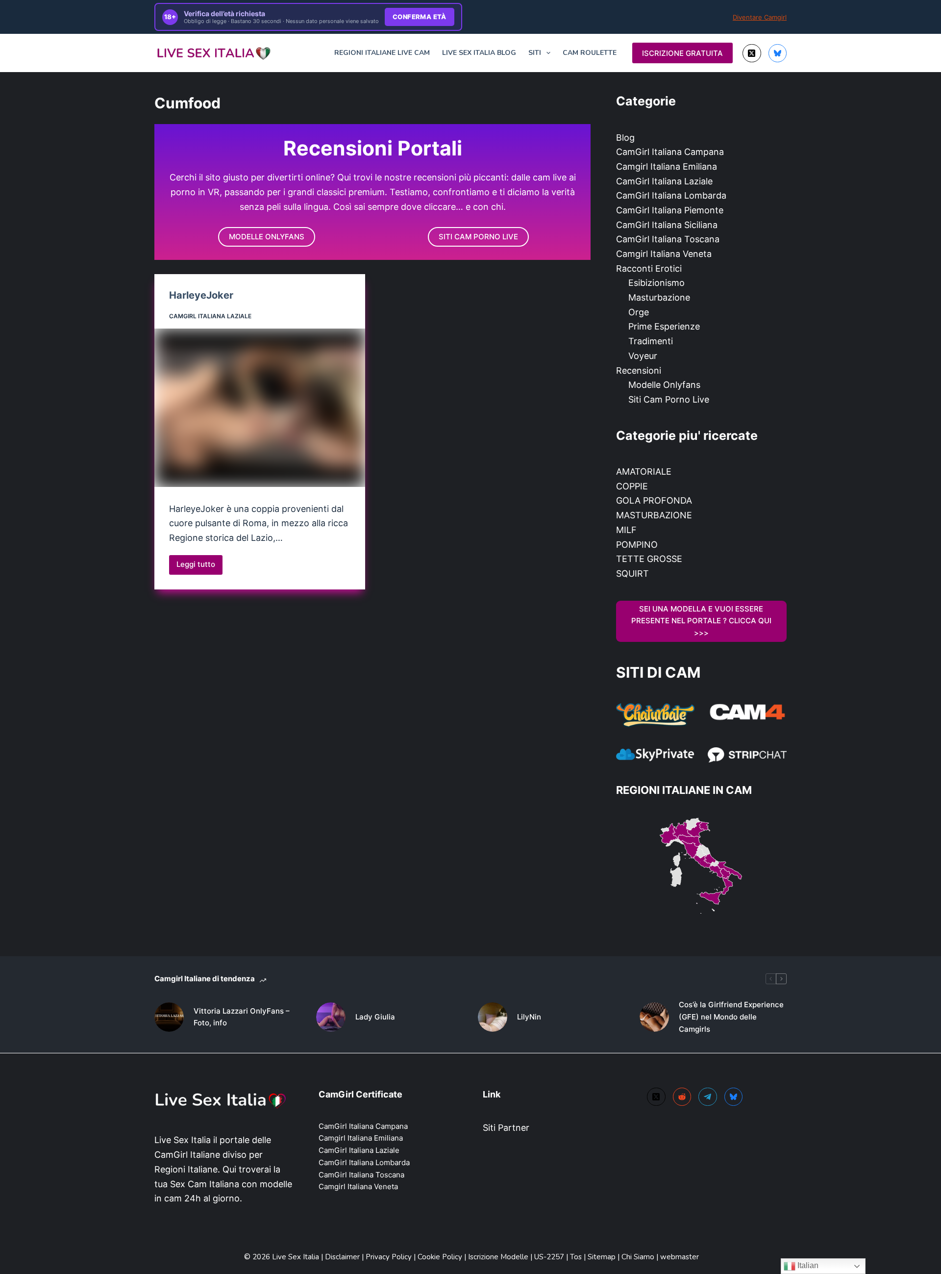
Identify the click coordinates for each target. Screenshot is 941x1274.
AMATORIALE (643, 471)
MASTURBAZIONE (654, 515)
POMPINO (637, 544)
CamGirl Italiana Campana (670, 152)
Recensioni (638, 370)
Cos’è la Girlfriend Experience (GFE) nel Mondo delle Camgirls (731, 1017)
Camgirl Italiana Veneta (664, 254)
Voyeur (642, 356)
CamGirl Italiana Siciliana (667, 225)
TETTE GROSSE (649, 559)
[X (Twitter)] (752, 53)
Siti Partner (506, 1127)
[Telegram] (707, 1097)
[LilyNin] (492, 1017)
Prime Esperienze (664, 326)
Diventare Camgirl (760, 17)
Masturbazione (659, 297)
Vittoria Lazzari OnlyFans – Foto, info (242, 1017)
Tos (577, 1257)
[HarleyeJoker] (259, 408)
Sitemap (602, 1257)
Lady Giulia (375, 1016)
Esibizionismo (656, 283)
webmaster (679, 1257)
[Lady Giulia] (331, 1017)
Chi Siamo (638, 1257)
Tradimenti (650, 341)
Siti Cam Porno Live (668, 399)
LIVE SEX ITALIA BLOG (479, 52)
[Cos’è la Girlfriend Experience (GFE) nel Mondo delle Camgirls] (654, 1017)
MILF (626, 530)
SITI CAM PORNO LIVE (478, 236)
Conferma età (419, 17)
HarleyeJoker (201, 295)
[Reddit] (682, 1097)
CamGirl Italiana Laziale (210, 316)
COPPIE (632, 486)
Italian (806, 1265)
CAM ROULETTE (590, 52)
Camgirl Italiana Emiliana (666, 166)
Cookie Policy (441, 1257)
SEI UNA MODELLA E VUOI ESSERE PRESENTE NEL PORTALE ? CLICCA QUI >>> (701, 621)
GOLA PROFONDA (654, 500)
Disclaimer (342, 1257)
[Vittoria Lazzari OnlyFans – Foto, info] (169, 1017)
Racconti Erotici (649, 268)
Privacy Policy (389, 1257)
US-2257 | (552, 1257)
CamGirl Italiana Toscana (667, 239)
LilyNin (529, 1016)
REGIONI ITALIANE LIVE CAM (382, 52)
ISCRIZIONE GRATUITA (682, 53)
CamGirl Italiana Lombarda (671, 195)
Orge (638, 312)
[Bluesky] (777, 53)
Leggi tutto (199, 567)
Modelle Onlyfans (664, 385)
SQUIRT (632, 573)
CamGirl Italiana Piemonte (669, 210)
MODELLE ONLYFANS (266, 236)
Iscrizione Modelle (499, 1257)
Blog (625, 137)
